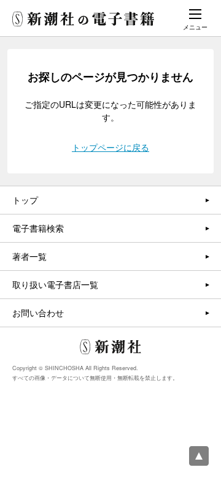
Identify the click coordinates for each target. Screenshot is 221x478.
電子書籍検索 (38, 228)
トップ (25, 200)
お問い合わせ (38, 312)
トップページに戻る (110, 147)
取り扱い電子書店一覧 (55, 284)
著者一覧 (29, 256)
